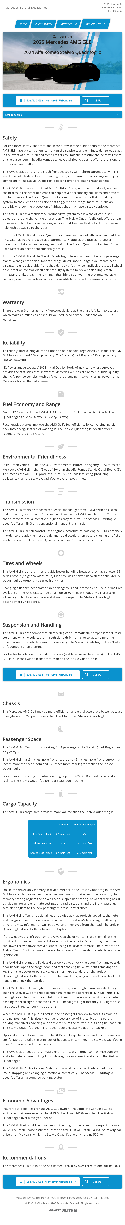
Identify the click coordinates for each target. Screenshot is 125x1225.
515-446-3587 (115, 10)
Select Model (43, 24)
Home (23, 24)
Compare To (68, 24)
